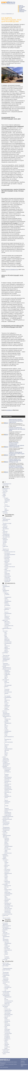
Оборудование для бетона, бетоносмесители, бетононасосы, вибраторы (8, 1000)
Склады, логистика (5, 832)
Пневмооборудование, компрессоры (8, 817)
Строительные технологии (6, 1050)
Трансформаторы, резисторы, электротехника (8, 907)
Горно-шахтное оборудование (7, 600)
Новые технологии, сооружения (5, 978)
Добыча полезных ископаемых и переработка (7, 605)
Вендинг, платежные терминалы (7, 499)
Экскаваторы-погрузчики (7, 581)
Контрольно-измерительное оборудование (6, 658)
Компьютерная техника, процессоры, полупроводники (8, 891)
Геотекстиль (7, 1009)
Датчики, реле (6, 887)
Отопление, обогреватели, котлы (6, 982)
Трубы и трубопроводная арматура (7, 835)
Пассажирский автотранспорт (6, 536)
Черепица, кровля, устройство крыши (7, 1046)
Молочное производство (7, 780)
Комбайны (5, 929)
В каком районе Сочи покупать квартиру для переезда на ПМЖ (15, 460)
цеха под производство (11, 269)
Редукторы (7, 673)
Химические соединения (7, 882)
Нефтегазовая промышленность (7, 715)
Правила (23, 1061)
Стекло (6, 880)
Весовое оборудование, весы (6, 586)
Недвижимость (9, 13)
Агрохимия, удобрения (5, 923)
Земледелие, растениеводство (7, 927)
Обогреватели (7, 987)
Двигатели (5, 620)
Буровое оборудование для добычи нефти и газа (7, 725)
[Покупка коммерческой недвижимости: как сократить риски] (4, 434)
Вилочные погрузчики (7, 559)
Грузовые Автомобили (6, 528)
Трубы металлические (8, 852)
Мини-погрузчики (7, 572)
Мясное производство (7, 783)
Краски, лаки (6, 867)
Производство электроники (7, 904)
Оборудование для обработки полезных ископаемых (7, 616)
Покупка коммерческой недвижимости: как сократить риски (17, 429)
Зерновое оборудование (7, 942)
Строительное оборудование (6, 994)
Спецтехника (6, 550)
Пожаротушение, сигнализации (7, 992)
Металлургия (6, 679)
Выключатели (7, 885)
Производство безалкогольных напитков (8, 789)
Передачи (6, 670)
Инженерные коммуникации (6, 974)
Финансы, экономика (5, 512)
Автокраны (7, 555)
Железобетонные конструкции (8, 1015)
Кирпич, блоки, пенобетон (7, 1018)
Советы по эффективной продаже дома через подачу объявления (16, 454)
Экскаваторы (7, 578)
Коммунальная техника (7, 564)
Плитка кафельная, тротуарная (7, 1024)
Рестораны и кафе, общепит (7, 508)
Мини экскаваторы (7, 570)
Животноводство (7, 925)
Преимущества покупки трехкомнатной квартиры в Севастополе (16, 421)
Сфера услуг (4, 496)
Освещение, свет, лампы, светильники (7, 897)
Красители (6, 865)
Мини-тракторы (5, 931)
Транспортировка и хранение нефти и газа (8, 744)
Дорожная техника (6, 562)
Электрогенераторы (7, 914)
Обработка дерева (7, 649)
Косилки (6, 947)
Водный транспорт (5, 525)
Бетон (5, 1007)
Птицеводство (6, 933)
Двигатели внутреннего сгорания (7, 623)
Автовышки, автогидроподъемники (9, 553)
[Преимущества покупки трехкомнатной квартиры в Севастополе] (4, 423)
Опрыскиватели (8, 950)
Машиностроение (7, 669)
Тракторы (5, 959)
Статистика (21, 11)
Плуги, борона (6, 952)
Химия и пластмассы (5, 859)
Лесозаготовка (7, 641)
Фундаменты (7, 1038)
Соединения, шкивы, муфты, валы (7, 676)
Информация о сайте (24, 1065)
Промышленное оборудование (6, 829)
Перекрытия (7, 1021)
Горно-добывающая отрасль (6, 590)
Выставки (21, 7)
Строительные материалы (6, 1005)
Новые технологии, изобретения (6, 758)
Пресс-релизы (22, 6)
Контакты (23, 1062)
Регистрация (23, 1059)
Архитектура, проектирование (6, 963)
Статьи (20, 8)
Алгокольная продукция (7, 769)
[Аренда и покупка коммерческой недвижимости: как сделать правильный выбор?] (4, 446)
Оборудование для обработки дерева (7, 645)
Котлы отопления (7, 985)
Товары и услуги (22, 10)
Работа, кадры (5, 493)
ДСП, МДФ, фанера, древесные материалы (7, 637)
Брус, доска (5, 633)
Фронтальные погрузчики (7, 576)
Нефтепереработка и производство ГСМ (9, 738)
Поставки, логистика (5, 490)
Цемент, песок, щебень (6, 1042)
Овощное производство (7, 786)
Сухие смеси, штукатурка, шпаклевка (7, 1028)
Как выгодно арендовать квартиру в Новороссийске (16, 466)
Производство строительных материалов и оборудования (6, 824)
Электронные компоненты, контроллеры (7, 911)
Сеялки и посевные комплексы (7, 956)
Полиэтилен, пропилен (7, 871)
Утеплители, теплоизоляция (8, 1032)
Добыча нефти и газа (6, 734)
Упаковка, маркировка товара (5, 856)
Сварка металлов (6, 709)
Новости (21, 5)
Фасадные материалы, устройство (7, 1036)
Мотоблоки (7, 948)
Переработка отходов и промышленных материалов (6, 763)
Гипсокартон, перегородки (7, 1012)
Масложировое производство (8, 778)
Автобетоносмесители (9, 551)
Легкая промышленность (7, 667)
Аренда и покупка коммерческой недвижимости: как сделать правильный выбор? (16, 444)
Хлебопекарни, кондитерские (7, 814)
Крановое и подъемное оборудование (6, 663)
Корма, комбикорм (7, 945)
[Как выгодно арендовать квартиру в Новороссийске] (4, 472)
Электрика (5, 884)
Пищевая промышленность (7, 767)
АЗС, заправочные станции (7, 719)
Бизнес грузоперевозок (6, 518)
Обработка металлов (7, 706)
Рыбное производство (7, 811)
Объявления (21, 9)
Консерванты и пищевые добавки (7, 774)
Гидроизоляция (8, 1010)
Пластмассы (7, 869)
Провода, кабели (6, 901)
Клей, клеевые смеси (6, 863)
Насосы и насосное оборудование (6, 712)
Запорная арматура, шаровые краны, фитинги (6, 841)
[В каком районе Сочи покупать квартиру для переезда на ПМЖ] (4, 461)
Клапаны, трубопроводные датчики (8, 846)
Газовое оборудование (7, 730)
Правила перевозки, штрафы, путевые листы (5, 541)
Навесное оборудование (6, 533)
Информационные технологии (7, 484)
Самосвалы (7, 574)
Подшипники (7, 671)
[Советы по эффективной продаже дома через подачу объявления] (4, 455)
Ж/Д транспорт (5, 530)
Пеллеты (6, 651)
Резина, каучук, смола (6, 877)
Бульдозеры (7, 557)
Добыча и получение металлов (6, 688)
